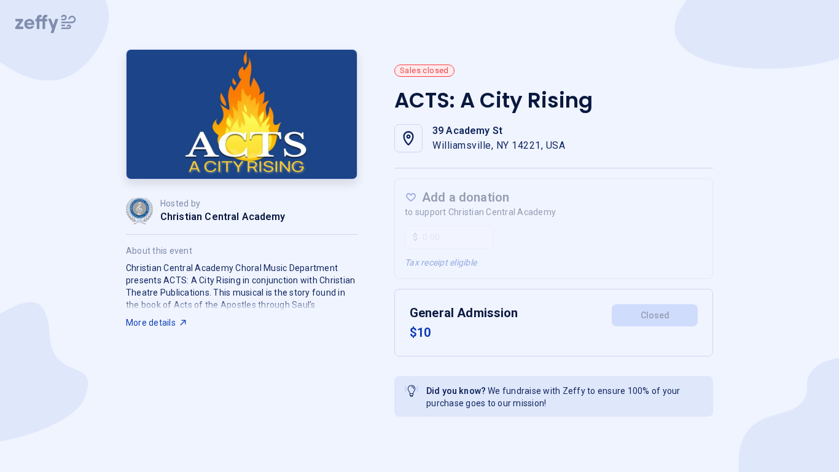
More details (151, 323)
